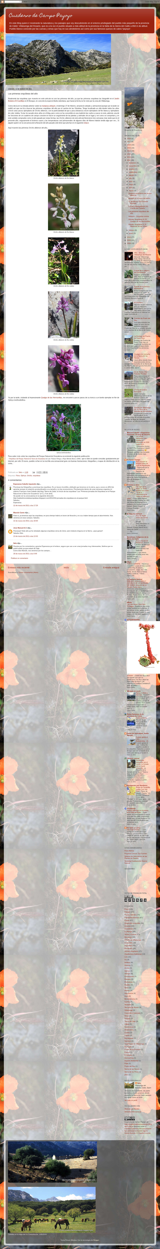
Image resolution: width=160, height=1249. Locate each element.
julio (130, 178)
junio (131, 181)
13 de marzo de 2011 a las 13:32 (25, 536)
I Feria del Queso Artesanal (140, 391)
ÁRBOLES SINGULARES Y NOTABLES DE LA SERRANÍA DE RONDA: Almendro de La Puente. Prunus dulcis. (137, 584)
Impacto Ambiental (131, 1061)
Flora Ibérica (129, 851)
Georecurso (129, 1027)
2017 (129, 142)
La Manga (128, 931)
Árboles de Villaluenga (133, 940)
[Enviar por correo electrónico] (38, 472)
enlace (86, 123)
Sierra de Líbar (130, 1021)
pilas (126, 1075)
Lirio (126, 957)
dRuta (129, 602)
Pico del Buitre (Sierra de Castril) (142, 517)
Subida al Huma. (142, 718)
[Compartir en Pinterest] (46, 472)
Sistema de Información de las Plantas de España (136, 857)
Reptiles (127, 985)
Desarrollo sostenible (132, 923)
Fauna (127, 920)
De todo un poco (133, 828)
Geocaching (129, 1058)
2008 (129, 243)
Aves (126, 996)
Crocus (127, 1052)
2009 (129, 240)
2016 (129, 145)
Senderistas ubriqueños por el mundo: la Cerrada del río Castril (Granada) (142, 764)
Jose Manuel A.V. (20, 528)
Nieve (127, 1016)
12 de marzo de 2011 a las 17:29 (25, 505)
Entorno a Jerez (133, 485)
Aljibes (127, 1024)
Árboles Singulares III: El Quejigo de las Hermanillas (139, 220)
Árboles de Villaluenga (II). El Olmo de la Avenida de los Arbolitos (143, 409)
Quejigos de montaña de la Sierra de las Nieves (142, 356)
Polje (126, 1063)
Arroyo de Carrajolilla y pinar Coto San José (143, 789)
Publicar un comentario (19, 558)
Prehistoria (128, 982)
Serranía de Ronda (132, 1007)
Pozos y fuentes (130, 915)
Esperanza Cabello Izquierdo (24, 484)
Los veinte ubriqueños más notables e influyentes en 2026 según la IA (142, 440)
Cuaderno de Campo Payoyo (40, 15)
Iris (126, 960)
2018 (129, 139)
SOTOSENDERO (133, 620)
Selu (15, 543)
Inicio (66, 567)
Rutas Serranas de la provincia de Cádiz (135, 715)
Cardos (127, 1002)
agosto (131, 175)
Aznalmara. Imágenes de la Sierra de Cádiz (137, 538)
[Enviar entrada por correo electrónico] (33, 472)
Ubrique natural (133, 758)
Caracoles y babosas (132, 1013)
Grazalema (129, 929)
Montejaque (129, 1038)
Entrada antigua (111, 567)
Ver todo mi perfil (131, 1100)
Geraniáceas (129, 976)
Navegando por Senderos (137, 785)
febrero (132, 230)
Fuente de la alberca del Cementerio (141, 271)
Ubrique (127, 974)
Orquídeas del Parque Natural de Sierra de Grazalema (27, 458)
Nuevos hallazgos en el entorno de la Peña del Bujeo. (137, 811)
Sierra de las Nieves (132, 1069)
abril (131, 188)
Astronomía (129, 993)
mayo (131, 184)
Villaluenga (129, 1010)
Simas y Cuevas (130, 934)
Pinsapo (127, 1018)
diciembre (133, 163)
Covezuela (128, 943)
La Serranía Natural (134, 579)
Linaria (127, 1033)
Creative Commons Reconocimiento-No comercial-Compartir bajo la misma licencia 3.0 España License (138, 1131)
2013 (129, 154)
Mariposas (128, 948)
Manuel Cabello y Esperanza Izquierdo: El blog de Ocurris (138, 433)
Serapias (128, 1004)
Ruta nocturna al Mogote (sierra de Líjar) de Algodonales (143, 463)
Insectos (128, 926)
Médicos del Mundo (132, 1109)
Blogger (96, 1240)
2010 (129, 237)
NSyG (129, 562)
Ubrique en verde (134, 691)
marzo (131, 191)
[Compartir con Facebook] (44, 472)
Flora (18, 475)
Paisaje (127, 912)
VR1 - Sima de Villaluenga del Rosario (142, 254)
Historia (127, 965)
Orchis (29, 475)
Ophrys (23, 475)
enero (131, 233)
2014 (129, 151)
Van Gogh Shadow (133, 830)
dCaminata (131, 808)
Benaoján (128, 1047)
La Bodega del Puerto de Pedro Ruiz (142, 337)
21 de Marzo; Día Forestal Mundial (140, 373)
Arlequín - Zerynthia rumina (138, 216)
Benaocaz (128, 937)
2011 (129, 160)
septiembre (133, 172)
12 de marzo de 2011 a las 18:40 (25, 521)
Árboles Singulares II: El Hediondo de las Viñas (137, 225)
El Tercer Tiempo (133, 460)
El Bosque (128, 1055)
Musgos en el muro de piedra (139, 198)
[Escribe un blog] (40, 472)
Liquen (127, 1035)
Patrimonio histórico (132, 917)
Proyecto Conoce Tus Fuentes (136, 853)
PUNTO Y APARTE (134, 564)
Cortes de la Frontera (132, 1049)
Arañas (127, 990)
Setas (127, 988)
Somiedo (130, 675)
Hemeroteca (129, 1030)
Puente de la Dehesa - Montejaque (142, 287)
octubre (132, 169)
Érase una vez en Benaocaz (142, 542)
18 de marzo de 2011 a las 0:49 (25, 554)
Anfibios (127, 962)
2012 (129, 157)
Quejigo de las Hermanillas (51, 398)
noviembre (133, 166)
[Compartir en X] (42, 472)
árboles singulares (131, 951)
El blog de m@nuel (134, 514)
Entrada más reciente (19, 567)
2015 (129, 148)
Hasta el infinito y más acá (142, 694)
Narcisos (128, 1041)
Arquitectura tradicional (133, 954)
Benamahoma (130, 999)
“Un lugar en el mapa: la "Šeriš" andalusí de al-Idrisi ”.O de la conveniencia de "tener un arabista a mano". (138, 492)
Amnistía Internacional (133, 1112)
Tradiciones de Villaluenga (134, 1044)
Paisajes (128, 979)
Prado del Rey (130, 1066)
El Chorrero (138, 302)
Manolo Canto (19, 513)
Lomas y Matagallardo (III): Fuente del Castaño (138, 207)
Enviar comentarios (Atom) (28, 572)
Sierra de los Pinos (131, 1072)
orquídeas (36, 475)
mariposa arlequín (48, 106)
